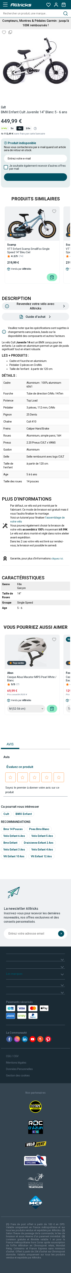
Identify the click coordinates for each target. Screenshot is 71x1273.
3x (11, 128)
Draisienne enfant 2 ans (38, 842)
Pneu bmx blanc (39, 829)
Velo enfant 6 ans (14, 835)
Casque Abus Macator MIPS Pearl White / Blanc (31, 679)
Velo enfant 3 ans (14, 849)
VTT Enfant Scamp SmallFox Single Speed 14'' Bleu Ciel (28, 250)
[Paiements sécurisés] (22, 1012)
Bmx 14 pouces (13, 829)
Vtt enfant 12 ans (41, 856)
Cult (3, 107)
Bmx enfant (10, 842)
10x (28, 128)
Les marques (14, 973)
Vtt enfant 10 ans (13, 856)
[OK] (61, 934)
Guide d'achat (35, 317)
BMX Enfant (24, 813)
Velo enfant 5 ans (42, 835)
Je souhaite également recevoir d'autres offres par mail (37, 167)
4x (19, 128)
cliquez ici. (57, 558)
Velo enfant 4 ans (42, 849)
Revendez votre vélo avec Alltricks (35, 306)
